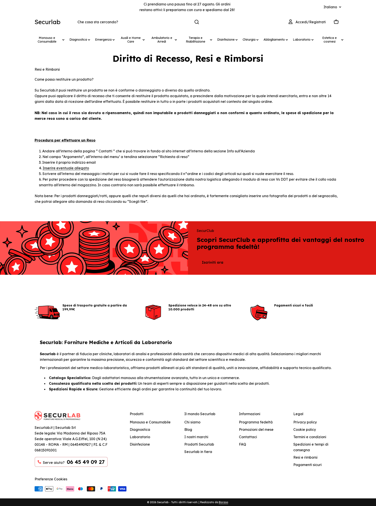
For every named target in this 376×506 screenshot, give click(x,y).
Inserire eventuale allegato (66, 168)
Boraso (223, 502)
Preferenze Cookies (51, 479)
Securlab (47, 22)
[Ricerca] (196, 22)
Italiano (330, 7)
